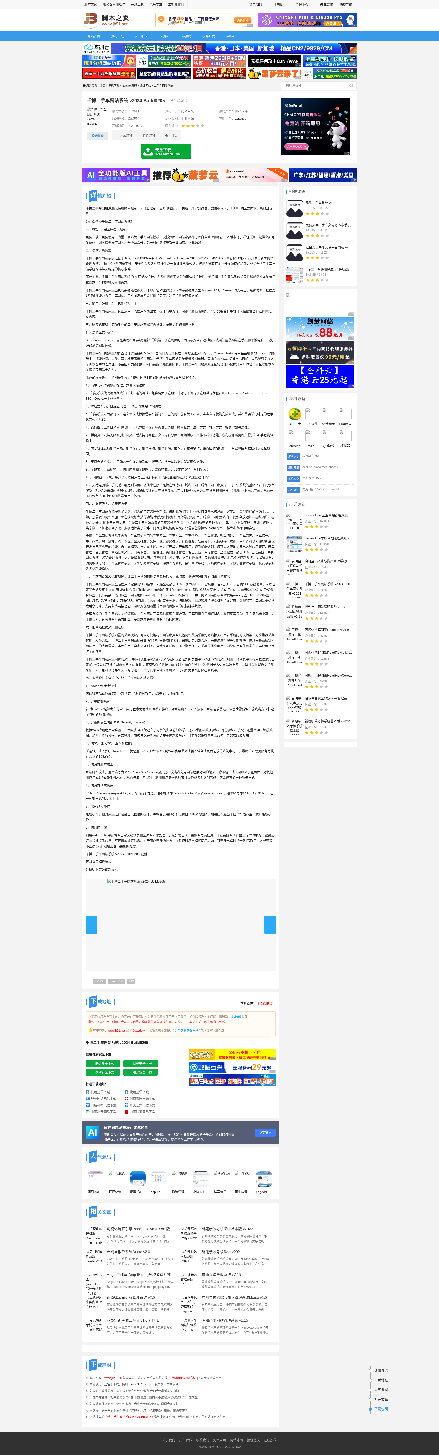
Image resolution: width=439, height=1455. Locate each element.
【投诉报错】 (266, 1004)
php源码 (141, 36)
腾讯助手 (307, 455)
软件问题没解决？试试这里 (126, 1127)
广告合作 (185, 1440)
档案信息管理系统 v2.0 (222, 1192)
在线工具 (137, 4)
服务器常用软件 (114, 4)
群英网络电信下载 (103, 1098)
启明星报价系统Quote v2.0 (128, 1252)
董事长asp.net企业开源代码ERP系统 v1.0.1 (138, 1192)
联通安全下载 (142, 1072)
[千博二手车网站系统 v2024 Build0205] (294, 590)
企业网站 (145, 85)
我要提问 (265, 1132)
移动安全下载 (104, 1072)
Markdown (320, 467)
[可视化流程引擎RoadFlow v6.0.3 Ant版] (294, 635)
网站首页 (93, 36)
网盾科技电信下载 (103, 1105)
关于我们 (168, 1440)
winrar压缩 (333, 489)
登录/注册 (256, 4)
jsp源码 (186, 36)
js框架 (230, 36)
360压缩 (320, 489)
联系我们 (202, 1440)
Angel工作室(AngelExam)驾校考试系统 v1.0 (140, 1275)
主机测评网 (176, 4)
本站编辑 (235, 1016)
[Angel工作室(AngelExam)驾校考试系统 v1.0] (95, 1281)
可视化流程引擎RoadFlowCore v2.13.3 (329, 675)
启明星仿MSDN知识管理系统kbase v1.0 (234, 1298)
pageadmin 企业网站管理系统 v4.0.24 (329, 515)
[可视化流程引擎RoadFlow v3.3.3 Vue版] (294, 658)
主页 (102, 85)
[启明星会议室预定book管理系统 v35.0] (294, 704)
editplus (307, 467)
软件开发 (208, 36)
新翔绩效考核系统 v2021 (222, 1252)
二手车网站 (116, 981)
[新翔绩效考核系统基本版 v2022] (294, 727)
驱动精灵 (328, 424)
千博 (131, 981)
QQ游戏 (328, 446)
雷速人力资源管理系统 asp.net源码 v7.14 (201, 1192)
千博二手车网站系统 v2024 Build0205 (329, 584)
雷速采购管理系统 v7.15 (221, 1275)
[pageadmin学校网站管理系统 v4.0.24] (294, 544)
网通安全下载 (142, 1063)
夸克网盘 (307, 489)
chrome (294, 446)
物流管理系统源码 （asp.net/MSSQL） (180, 1192)
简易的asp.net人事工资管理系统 (96, 1192)
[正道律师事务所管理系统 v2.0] (95, 1304)
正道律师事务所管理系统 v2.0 (131, 1298)
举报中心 (301, 4)
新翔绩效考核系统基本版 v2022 (327, 721)
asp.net (240, 118)
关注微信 (326, 4)
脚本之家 (90, 4)
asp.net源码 (129, 85)
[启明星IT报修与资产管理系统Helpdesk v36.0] (294, 567)
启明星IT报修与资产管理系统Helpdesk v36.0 (329, 561)
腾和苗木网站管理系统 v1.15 (325, 607)
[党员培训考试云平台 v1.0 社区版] (95, 1327)
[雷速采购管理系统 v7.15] (190, 1281)
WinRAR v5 (138, 1384)
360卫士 (295, 424)
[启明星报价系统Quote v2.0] (95, 1258)
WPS (311, 446)
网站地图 (236, 1440)
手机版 (278, 4)
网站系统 (99, 981)
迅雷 (107, 1384)
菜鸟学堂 (156, 4)
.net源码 (164, 36)
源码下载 (117, 36)
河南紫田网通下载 (142, 1098)
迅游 (318, 455)
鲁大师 (306, 478)
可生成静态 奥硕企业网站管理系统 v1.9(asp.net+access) (243, 1192)
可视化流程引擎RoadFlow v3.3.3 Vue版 (329, 652)
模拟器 (345, 446)
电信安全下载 (104, 1063)
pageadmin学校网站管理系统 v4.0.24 (329, 538)
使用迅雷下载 (100, 1092)
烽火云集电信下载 (142, 1105)
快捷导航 (346, 4)
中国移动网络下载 (103, 1112)
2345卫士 (318, 478)
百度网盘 (345, 424)
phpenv (333, 467)
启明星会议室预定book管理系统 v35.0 (329, 698)
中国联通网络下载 (142, 1112)
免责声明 (219, 1440)
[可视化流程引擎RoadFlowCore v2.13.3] (294, 681)
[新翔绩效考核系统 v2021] (190, 1258)
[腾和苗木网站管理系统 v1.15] (294, 612)
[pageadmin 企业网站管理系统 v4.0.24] (294, 521)
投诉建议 (253, 1440)
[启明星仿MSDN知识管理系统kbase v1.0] (190, 1304)
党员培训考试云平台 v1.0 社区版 (133, 1320)
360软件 (312, 424)
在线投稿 (270, 1440)
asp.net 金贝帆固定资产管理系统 (159, 1192)
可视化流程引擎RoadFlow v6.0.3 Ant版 (329, 629)
